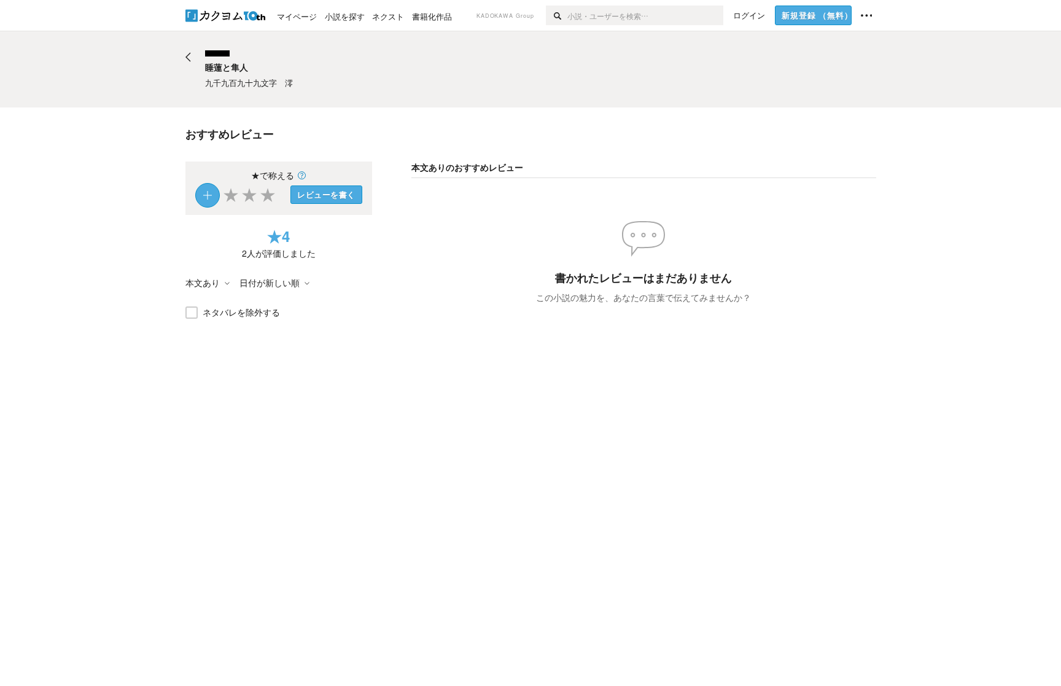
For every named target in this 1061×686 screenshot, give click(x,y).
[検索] (556, 15)
